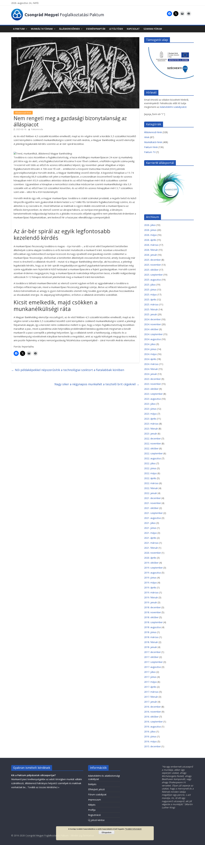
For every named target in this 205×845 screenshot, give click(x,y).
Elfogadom (106, 832)
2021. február (151, 547)
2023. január (150, 433)
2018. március (151, 637)
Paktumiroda (37, 129)
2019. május (150, 582)
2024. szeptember (153, 334)
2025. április (150, 299)
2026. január (150, 254)
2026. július (150, 225)
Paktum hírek (151, 147)
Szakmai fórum (153, 28)
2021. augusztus (152, 517)
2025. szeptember (153, 274)
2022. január (150, 493)
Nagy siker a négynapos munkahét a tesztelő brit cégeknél (96, 384)
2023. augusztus (152, 398)
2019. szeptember (153, 567)
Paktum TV (150, 152)
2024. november (152, 324)
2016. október (151, 716)
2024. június (150, 349)
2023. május (150, 413)
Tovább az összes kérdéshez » (43, 787)
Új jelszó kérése (96, 820)
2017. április (150, 686)
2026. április (150, 239)
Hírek (146, 137)
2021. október (151, 508)
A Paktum (19, 28)
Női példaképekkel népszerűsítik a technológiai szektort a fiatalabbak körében (67, 370)
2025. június (150, 289)
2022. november (152, 443)
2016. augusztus (152, 726)
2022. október (151, 448)
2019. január (150, 602)
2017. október (151, 657)
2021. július (150, 522)
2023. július (150, 403)
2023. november (152, 383)
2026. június (150, 229)
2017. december (152, 652)
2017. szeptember (153, 662)
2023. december (152, 378)
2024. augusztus (152, 339)
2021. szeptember (153, 513)
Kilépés (91, 804)
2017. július (150, 671)
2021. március (151, 542)
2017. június (150, 676)
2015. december (152, 746)
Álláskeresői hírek (23, 112)
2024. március (151, 364)
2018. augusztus (152, 627)
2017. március (151, 691)
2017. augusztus (152, 666)
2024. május (150, 354)
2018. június (150, 632)
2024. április (150, 359)
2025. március (151, 304)
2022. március (151, 483)
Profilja (91, 809)
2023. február (151, 428)
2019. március (151, 592)
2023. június (150, 408)
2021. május (150, 532)
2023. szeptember (153, 393)
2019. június (150, 577)
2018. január (150, 647)
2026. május (150, 234)
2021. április (150, 537)
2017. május (150, 681)
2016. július (150, 731)
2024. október (151, 329)
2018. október (151, 617)
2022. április (150, 478)
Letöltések (116, 28)
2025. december (152, 259)
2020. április (150, 557)
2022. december (152, 438)
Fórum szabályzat (97, 794)
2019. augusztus (152, 572)
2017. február (151, 696)
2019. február (151, 597)
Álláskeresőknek (69, 28)
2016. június (150, 736)
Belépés (92, 784)
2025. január (150, 314)
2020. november (152, 552)
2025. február (151, 309)
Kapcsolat (133, 28)
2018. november (152, 612)
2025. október (151, 269)
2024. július (150, 344)
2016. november (152, 711)
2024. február (151, 369)
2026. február (151, 249)
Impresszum (94, 799)
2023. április (150, 418)
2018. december (152, 607)
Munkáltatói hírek (153, 142)
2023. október (151, 388)
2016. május (150, 741)
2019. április (150, 587)
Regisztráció (94, 814)
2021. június (150, 527)
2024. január (150, 373)
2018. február (151, 642)
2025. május (150, 294)
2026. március (151, 244)
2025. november (152, 264)
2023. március (151, 423)
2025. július (150, 284)
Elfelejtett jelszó (96, 789)
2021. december (152, 498)
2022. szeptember (153, 453)
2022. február (151, 488)
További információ (133, 829)
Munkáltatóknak (42, 28)
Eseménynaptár (95, 28)
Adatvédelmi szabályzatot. (173, 106)
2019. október (151, 562)
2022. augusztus (152, 458)
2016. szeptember (153, 721)
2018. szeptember (153, 622)
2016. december (152, 706)
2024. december (152, 319)
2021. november (152, 503)
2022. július (150, 463)
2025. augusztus (152, 279)
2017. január (150, 701)
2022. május (150, 473)
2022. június (150, 468)
